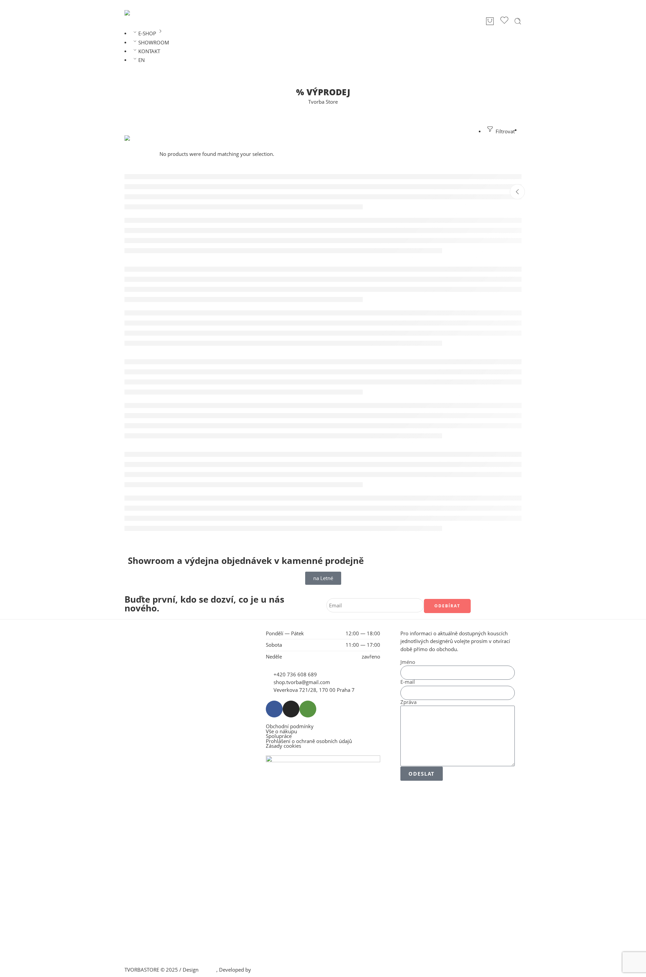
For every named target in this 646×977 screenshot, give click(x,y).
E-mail (407, 682)
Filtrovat (504, 131)
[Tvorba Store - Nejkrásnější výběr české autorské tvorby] (141, 12)
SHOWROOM (153, 42)
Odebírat (447, 606)
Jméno (407, 662)
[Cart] (490, 21)
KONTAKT (149, 51)
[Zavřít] (517, 191)
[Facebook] (274, 709)
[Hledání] (518, 21)
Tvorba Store (323, 102)
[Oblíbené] (504, 21)
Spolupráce (279, 736)
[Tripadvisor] (307, 709)
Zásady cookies (283, 746)
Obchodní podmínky (290, 726)
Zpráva (408, 702)
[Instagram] (291, 709)
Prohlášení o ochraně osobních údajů (309, 741)
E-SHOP (147, 33)
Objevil (208, 970)
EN (141, 60)
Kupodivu (263, 970)
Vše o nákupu (281, 731)
